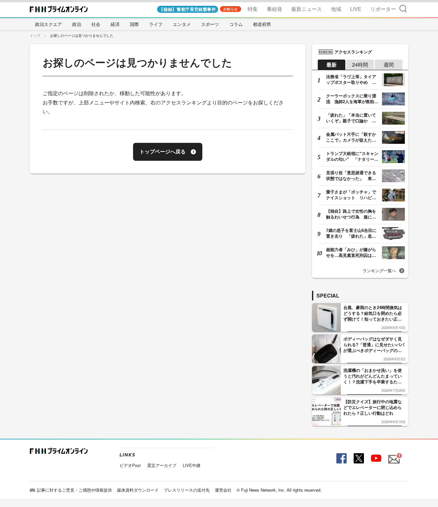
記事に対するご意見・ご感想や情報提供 (74, 490)
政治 (76, 24)
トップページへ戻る (162, 151)
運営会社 (223, 490)
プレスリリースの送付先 (187, 490)
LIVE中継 (191, 465)
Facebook (340, 458)
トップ (35, 35)
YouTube (375, 458)
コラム (236, 24)
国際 (134, 24)
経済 (115, 24)
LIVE (355, 8)
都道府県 (262, 24)
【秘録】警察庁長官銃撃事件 (187, 9)
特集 (253, 8)
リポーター (383, 8)
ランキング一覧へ (379, 270)
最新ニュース (306, 8)
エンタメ (182, 24)
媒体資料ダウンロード (138, 490)
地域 (336, 8)
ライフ (156, 24)
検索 (403, 8)
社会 (95, 24)
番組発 (274, 8)
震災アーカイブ (161, 465)
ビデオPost (130, 465)
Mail (393, 455)
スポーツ (210, 24)
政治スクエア (48, 24)
